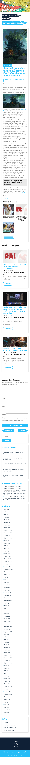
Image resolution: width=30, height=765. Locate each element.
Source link (5, 198)
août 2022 (6, 634)
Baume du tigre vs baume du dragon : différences (13, 476)
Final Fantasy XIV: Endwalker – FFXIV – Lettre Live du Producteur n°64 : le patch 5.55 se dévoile (14, 310)
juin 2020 (6, 702)
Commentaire (5, 387)
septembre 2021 (8, 663)
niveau (23, 129)
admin (6, 81)
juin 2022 (6, 639)
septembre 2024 (8, 569)
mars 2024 (7, 585)
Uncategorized (6, 18)
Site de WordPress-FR (9, 730)
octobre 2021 (7, 660)
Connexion (6, 722)
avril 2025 (6, 551)
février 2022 (7, 650)
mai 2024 (6, 579)
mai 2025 (6, 548)
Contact (16, 746)
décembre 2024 (8, 561)
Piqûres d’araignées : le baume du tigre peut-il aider (13, 453)
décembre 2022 (8, 624)
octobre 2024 (7, 566)
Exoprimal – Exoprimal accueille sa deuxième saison (15, 349)
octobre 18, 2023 (11, 353)
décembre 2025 (8, 530)
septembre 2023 (8, 600)
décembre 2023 (8, 592)
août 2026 (6, 509)
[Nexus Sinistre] (14, 101)
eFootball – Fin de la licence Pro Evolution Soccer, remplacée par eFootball (14, 498)
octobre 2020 (7, 691)
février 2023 (7, 619)
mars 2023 (7, 616)
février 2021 (7, 681)
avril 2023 (6, 613)
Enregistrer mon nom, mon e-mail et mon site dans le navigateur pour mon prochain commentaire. (14, 419)
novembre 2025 (8, 533)
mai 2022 (6, 642)
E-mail (3, 406)
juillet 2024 (7, 574)
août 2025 (6, 540)
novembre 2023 (8, 595)
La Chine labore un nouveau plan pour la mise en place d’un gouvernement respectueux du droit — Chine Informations (14, 492)
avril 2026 (6, 520)
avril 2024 (6, 582)
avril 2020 (6, 707)
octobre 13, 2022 (9, 79)
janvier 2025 (7, 559)
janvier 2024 (7, 590)
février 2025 (7, 556)
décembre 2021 (8, 655)
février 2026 (7, 525)
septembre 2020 (8, 694)
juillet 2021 (7, 668)
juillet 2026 (7, 512)
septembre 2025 (8, 538)
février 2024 (7, 587)
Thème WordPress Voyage (10, 752)
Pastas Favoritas (17, 486)
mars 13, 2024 (10, 271)
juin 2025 (6, 546)
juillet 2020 (7, 699)
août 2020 (6, 697)
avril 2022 (6, 645)
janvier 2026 (7, 527)
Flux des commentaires (10, 727)
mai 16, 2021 (10, 315)
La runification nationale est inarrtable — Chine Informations (15, 266)
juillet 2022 (7, 637)
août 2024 (6, 572)
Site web (4, 414)
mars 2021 (7, 678)
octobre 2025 (7, 535)
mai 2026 (6, 517)
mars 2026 (7, 522)
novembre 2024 (8, 564)
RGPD (16, 741)
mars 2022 (7, 647)
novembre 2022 (8, 626)
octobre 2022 (7, 629)
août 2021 (6, 665)
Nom (3, 398)
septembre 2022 (8, 632)
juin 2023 (6, 608)
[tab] (27, 6)
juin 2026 (6, 514)
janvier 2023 (7, 621)
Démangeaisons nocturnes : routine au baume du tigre (13, 458)
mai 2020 (6, 704)
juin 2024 (6, 577)
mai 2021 (6, 673)
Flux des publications (9, 725)
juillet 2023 (7, 605)
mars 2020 (7, 710)
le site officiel (21, 193)
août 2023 (6, 603)
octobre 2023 (7, 598)
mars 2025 (7, 553)
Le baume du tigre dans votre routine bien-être (14, 464)
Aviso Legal (16, 744)
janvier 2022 (7, 652)
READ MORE (9, 284)
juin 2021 (6, 671)
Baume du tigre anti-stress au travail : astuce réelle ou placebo (13, 470)
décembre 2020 (8, 686)
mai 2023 (6, 611)
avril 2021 (6, 676)
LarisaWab (7, 486)
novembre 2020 (8, 689)
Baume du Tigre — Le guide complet (11, 6)
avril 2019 (6, 712)
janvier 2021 (7, 684)
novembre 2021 (8, 658)
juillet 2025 (7, 543)
